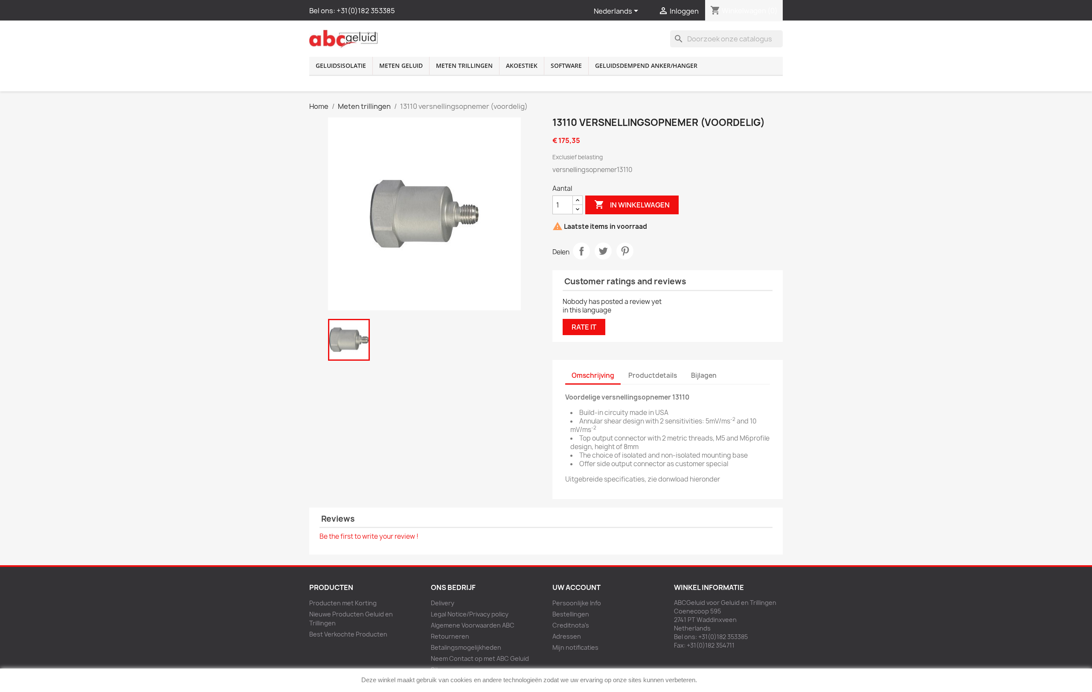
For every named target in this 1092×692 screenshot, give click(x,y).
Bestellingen (570, 614)
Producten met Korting (343, 603)
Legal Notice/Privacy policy (469, 614)
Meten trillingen (464, 65)
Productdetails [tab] (652, 375)
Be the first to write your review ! (368, 536)
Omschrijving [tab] (593, 375)
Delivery (442, 603)
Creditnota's (570, 625)
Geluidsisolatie (341, 65)
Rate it (584, 327)
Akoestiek (521, 65)
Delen (581, 251)
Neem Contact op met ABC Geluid (480, 658)
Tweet (603, 251)
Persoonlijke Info (576, 603)
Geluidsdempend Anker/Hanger (646, 65)
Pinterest (624, 251)
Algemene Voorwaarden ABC (472, 625)
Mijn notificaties (575, 647)
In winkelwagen (632, 204)
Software (566, 65)
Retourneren (450, 636)
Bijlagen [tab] (704, 375)
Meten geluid (401, 65)
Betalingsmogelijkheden (466, 647)
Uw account (576, 587)
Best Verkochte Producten (348, 634)
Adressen (566, 636)
